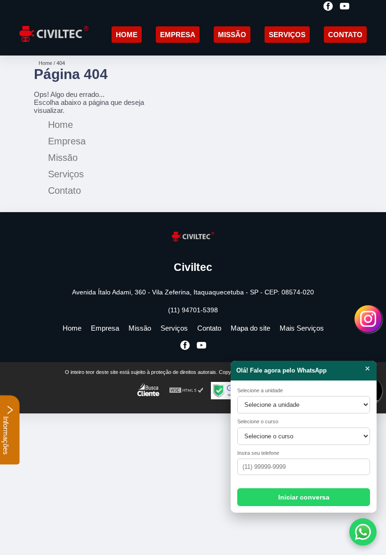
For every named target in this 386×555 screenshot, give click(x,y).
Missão (232, 35)
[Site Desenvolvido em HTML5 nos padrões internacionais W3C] (186, 390)
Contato (345, 35)
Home (126, 35)
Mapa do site (250, 328)
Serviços (287, 35)
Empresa (177, 35)
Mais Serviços (302, 328)
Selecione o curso (257, 421)
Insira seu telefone (258, 453)
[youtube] (344, 6)
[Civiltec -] (53, 44)
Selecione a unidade (260, 390)
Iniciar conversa (304, 497)
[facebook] (328, 6)
